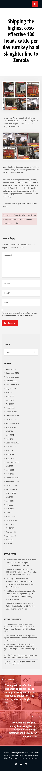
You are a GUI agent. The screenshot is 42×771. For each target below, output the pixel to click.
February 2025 (12, 412)
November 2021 (12, 481)
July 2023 (9, 450)
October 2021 (11, 485)
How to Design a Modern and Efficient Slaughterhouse (19, 663)
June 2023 (10, 454)
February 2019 (12, 532)
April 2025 (10, 404)
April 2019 (10, 528)
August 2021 (11, 493)
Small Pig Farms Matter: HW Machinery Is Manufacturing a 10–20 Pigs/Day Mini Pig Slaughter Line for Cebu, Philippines (20, 582)
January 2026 (11, 369)
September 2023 (12, 443)
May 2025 (10, 400)
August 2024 (11, 427)
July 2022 (9, 466)
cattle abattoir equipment (21, 219)
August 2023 (11, 447)
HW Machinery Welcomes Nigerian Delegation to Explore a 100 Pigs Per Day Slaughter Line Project (20, 606)
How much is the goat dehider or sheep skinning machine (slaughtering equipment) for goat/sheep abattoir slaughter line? (20, 647)
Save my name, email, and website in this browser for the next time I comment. (19, 314)
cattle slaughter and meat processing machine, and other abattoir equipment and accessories (20, 191)
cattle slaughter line (11, 223)
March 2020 (10, 516)
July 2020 (9, 505)
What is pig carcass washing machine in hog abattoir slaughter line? (20, 656)
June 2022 (10, 470)
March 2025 (10, 408)
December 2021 (12, 478)
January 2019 (11, 536)
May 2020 (10, 509)
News (33, 215)
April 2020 (10, 512)
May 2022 (10, 474)
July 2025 (9, 392)
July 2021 (9, 497)
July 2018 (9, 540)
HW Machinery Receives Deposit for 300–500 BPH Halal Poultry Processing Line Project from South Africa (21, 572)
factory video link (17, 172)
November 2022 (12, 462)
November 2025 (12, 377)
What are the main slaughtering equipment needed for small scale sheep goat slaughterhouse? (20, 637)
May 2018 (10, 543)
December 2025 (12, 373)
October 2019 (11, 520)
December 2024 (12, 415)
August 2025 (11, 388)
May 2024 (10, 439)
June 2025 (10, 396)
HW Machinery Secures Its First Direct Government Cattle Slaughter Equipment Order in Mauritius (21, 563)
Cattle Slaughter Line (22, 215)
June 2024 (10, 435)
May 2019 (10, 524)
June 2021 (10, 501)
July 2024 (9, 431)
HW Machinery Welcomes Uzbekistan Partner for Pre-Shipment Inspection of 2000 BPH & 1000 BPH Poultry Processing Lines (21, 595)
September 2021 (12, 489)
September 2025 (12, 384)
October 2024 (11, 419)
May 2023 (10, 458)
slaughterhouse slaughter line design (23, 185)
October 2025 (11, 381)
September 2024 (12, 423)
